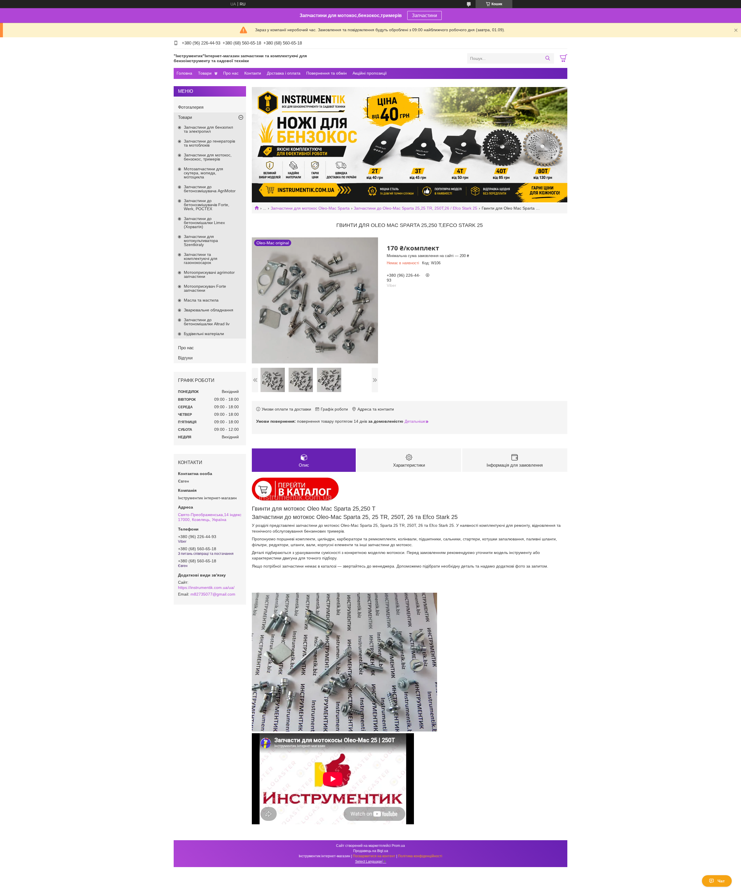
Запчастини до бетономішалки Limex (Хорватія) (204, 222)
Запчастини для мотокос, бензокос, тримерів (208, 157)
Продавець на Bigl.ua (370, 851)
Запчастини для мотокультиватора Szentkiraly (201, 240)
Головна (184, 73)
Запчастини (424, 15)
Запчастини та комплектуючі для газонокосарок (200, 258)
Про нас (231, 73)
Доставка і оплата (283, 73)
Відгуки (185, 357)
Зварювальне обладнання (208, 310)
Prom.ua (398, 846)
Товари (205, 73)
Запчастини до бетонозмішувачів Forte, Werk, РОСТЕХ (206, 204)
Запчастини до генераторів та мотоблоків (209, 143)
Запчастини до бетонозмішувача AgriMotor (210, 188)
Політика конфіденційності (420, 856)
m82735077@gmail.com (212, 594)
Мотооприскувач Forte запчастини (205, 288)
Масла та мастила (201, 300)
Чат (721, 881)
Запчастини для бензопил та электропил (208, 129)
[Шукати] (547, 58)
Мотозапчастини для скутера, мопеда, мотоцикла (203, 173)
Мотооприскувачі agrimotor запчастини (209, 274)
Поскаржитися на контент (374, 856)
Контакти (252, 73)
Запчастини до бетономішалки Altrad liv (207, 321)
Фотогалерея (190, 107)
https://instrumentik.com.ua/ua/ (206, 587)
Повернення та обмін (326, 73)
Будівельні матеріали (204, 333)
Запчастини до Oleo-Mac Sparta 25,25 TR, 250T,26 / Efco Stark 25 (415, 208)
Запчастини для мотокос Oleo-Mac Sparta (310, 208)
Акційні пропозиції (370, 73)
